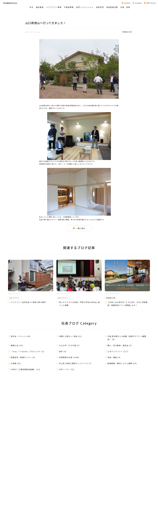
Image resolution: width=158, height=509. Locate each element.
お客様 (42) (16, 363)
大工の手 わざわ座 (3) (69, 345)
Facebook (127, 3)
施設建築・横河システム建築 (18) (122, 363)
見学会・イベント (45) (21, 336)
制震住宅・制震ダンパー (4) (23, 357)
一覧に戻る (80, 228)
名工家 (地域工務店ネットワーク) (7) (75, 363)
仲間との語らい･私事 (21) (70, 336)
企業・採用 (125, 7)
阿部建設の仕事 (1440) (69, 357)
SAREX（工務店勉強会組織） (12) (25, 369)
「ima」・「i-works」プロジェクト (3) (27, 351)
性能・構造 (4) (113, 357)
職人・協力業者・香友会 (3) (119, 345)
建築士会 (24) (17, 345)
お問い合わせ (151, 3)
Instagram (138, 3)
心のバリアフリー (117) (117, 351)
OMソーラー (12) (66, 369)
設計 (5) (62, 351)
